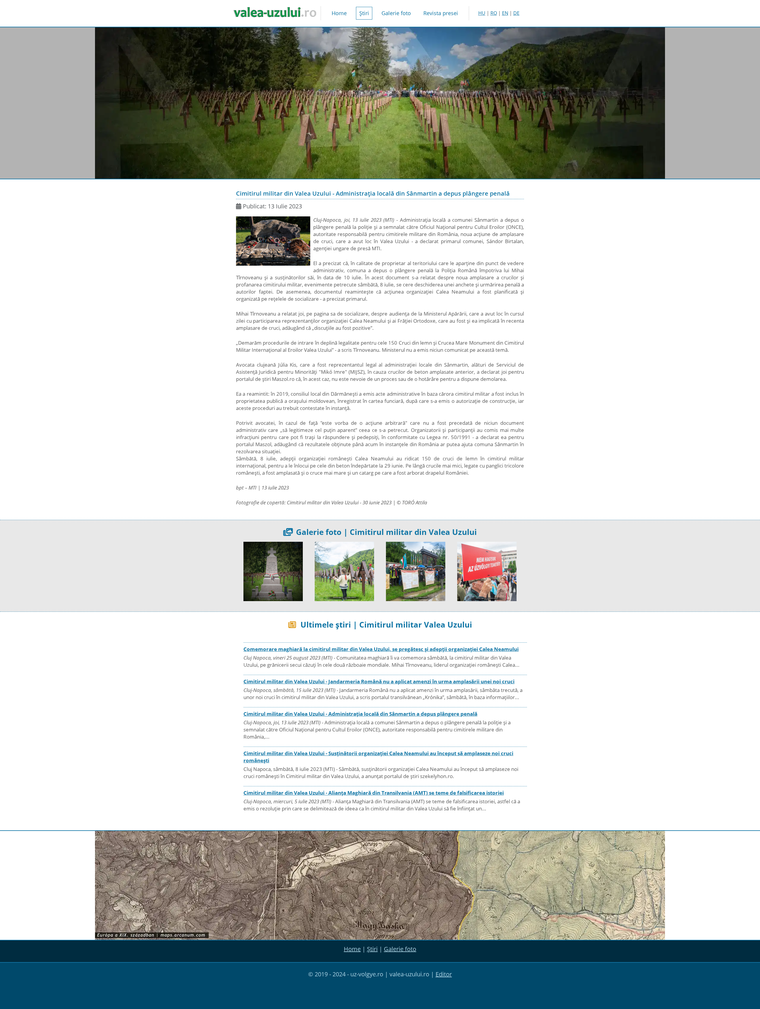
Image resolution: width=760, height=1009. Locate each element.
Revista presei (440, 13)
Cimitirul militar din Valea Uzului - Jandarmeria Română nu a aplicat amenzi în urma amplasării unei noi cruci (378, 681)
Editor (444, 974)
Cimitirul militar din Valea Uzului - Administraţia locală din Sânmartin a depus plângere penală (360, 713)
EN (505, 13)
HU (481, 13)
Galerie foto (396, 13)
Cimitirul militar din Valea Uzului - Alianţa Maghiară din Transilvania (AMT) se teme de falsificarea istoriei (373, 792)
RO (493, 13)
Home (339, 13)
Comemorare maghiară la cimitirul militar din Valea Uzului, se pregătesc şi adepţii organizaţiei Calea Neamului (381, 649)
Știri (364, 13)
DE (516, 13)
